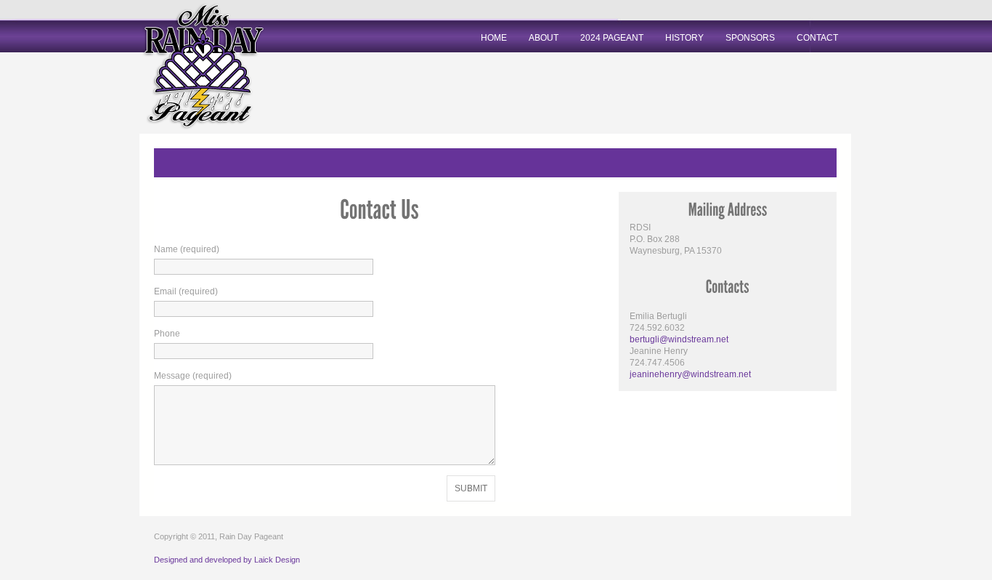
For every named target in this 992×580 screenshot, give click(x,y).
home (494, 38)
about (543, 38)
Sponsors (750, 38)
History (684, 38)
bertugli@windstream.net (679, 339)
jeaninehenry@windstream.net (690, 374)
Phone (167, 334)
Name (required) (186, 249)
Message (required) (193, 376)
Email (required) (186, 291)
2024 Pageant (611, 38)
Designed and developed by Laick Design (227, 559)
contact (817, 38)
